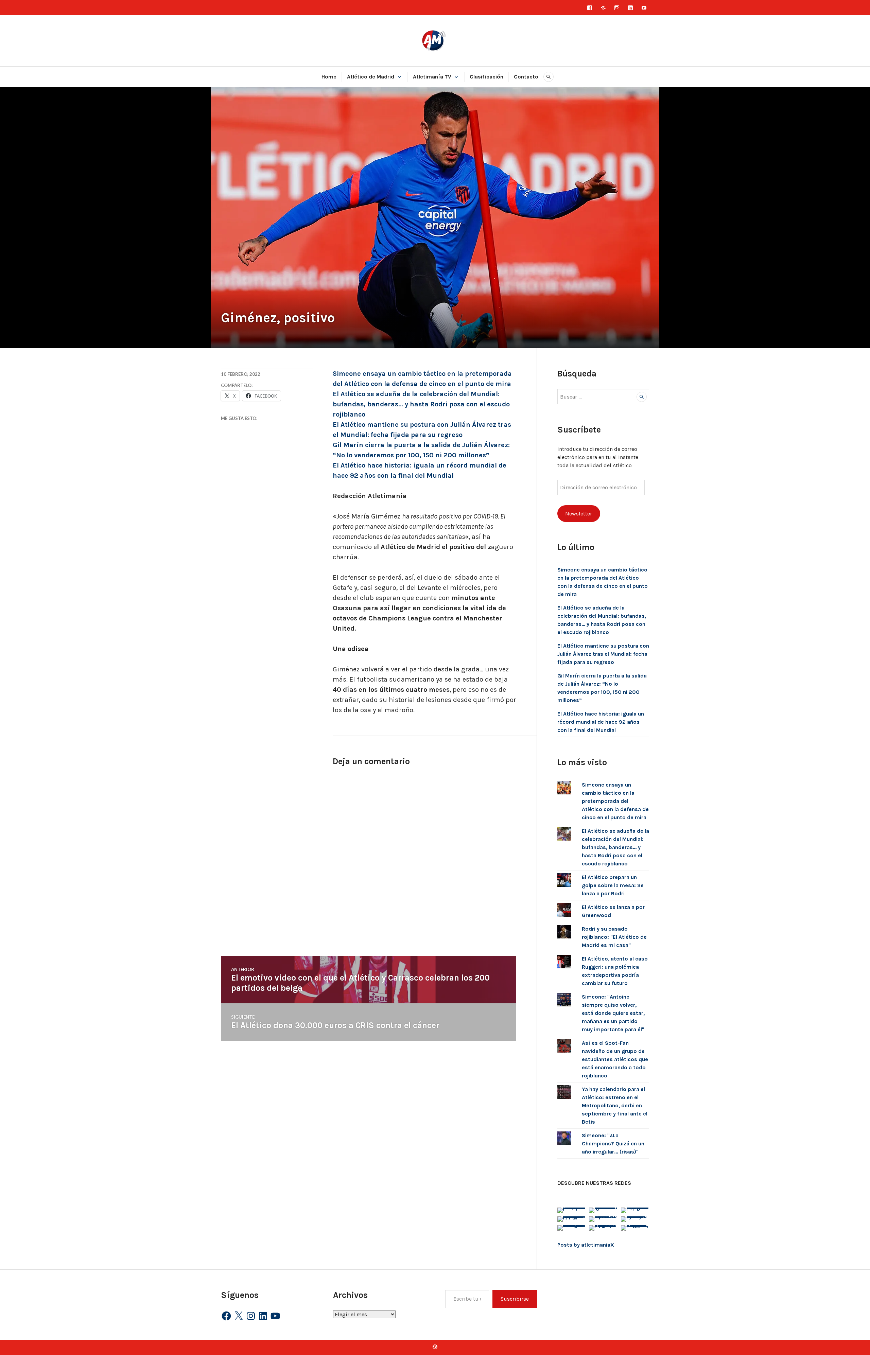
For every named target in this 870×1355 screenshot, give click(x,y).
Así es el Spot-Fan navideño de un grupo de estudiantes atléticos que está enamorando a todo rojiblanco (615, 1059)
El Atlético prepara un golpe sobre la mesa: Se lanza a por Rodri (613, 885)
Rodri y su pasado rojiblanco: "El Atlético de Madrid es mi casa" (614, 937)
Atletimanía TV (432, 76)
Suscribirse (515, 1299)
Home (328, 76)
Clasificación (486, 76)
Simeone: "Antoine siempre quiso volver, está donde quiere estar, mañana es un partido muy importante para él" (613, 1013)
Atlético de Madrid (370, 76)
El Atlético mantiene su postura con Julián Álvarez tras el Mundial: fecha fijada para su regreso (603, 654)
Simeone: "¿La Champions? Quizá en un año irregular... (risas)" (613, 1143)
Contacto (526, 76)
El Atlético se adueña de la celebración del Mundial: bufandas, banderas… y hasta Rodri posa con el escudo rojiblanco (421, 404)
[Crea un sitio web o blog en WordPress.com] (435, 1347)
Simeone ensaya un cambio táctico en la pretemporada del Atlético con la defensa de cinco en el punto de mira (615, 801)
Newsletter (578, 513)
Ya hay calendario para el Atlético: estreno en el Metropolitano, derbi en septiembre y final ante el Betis (614, 1105)
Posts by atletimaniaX (585, 1245)
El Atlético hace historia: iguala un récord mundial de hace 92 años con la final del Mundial (600, 721)
